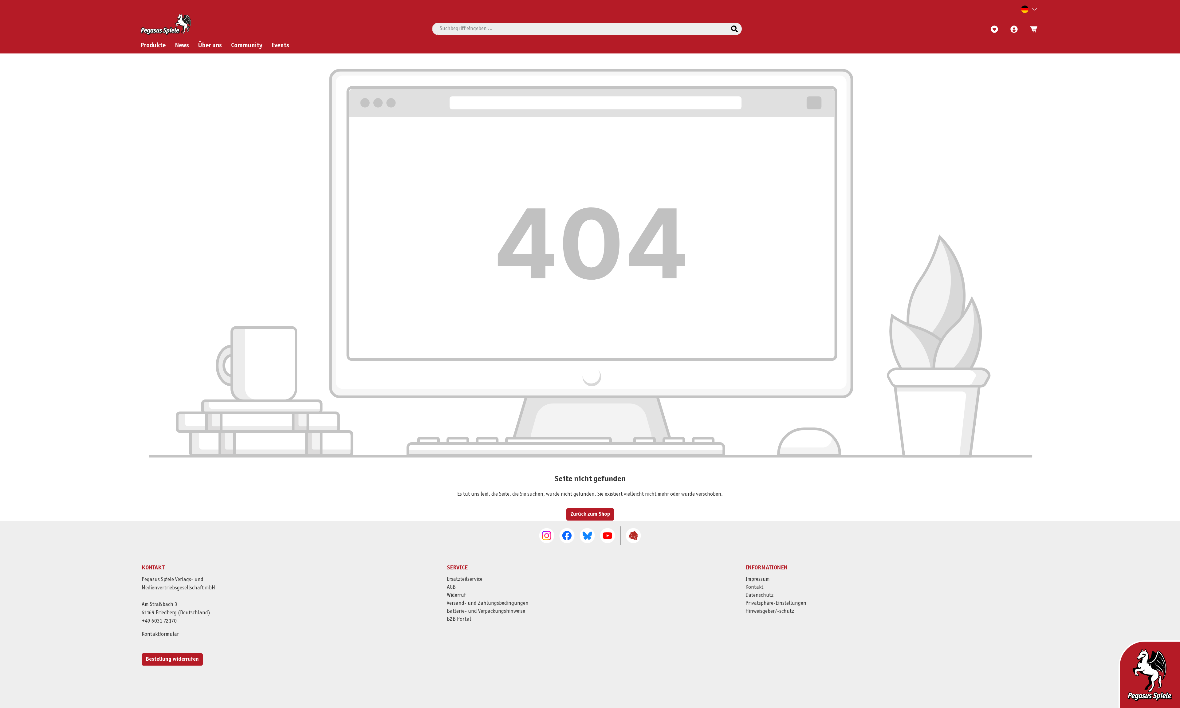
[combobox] (579, 29)
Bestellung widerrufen (172, 659)
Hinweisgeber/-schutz (769, 611)
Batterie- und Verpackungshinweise (486, 611)
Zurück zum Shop (590, 514)
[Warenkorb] (1031, 29)
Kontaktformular (160, 634)
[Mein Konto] (1014, 29)
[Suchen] (734, 29)
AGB (451, 587)
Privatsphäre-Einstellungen (775, 603)
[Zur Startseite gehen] (165, 24)
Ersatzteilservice (464, 579)
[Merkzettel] (994, 29)
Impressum (757, 579)
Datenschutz (759, 595)
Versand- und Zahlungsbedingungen (488, 603)
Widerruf (456, 595)
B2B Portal (459, 619)
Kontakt (754, 587)
